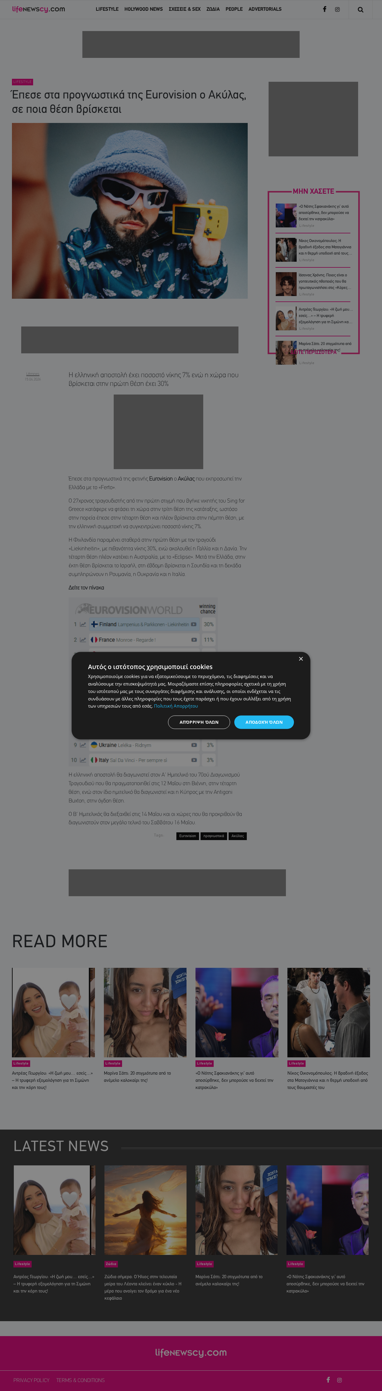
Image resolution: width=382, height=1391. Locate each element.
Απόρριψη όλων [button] (199, 722)
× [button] (300, 659)
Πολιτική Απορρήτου (176, 705)
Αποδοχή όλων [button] (264, 722)
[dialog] (191, 695)
